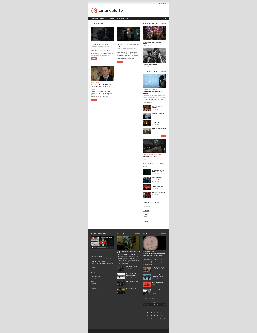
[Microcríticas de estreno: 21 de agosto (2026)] (154, 81)
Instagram (146, 221)
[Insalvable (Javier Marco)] (121, 288)
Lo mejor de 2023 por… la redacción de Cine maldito (158, 290)
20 (154, 315)
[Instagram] (165, 3)
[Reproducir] (92, 247)
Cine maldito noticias (129, 48)
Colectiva (149, 251)
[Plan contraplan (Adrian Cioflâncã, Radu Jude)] (121, 274)
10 (144, 312)
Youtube (146, 214)
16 (164, 312)
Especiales (93, 283)
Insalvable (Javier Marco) (132, 288)
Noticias (94, 18)
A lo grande (111, 18)
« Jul (144, 324)
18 (147, 315)
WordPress (159, 331)
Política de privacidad (96, 286)
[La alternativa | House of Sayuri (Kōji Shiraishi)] (147, 170)
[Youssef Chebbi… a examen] (102, 34)
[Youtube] (159, 3)
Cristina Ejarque (103, 46)
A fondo (102, 18)
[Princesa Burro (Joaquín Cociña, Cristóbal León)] (147, 185)
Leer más (93, 58)
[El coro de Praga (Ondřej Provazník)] (147, 106)
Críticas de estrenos (153, 89)
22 (161, 315)
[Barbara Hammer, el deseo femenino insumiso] (154, 33)
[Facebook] (161, 3)
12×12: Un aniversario (157, 282)
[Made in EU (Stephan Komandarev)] (147, 177)
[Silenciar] (110, 247)
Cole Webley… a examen (132, 266)
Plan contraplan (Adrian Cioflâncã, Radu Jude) (131, 274)
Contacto (93, 281)
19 (151, 315)
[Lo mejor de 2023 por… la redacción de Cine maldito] (147, 289)
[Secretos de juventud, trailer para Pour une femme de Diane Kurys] (102, 73)
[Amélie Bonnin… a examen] (121, 281)
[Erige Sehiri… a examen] (154, 146)
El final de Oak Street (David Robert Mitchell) (159, 129)
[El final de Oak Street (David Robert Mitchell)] (147, 128)
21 (157, 315)
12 (151, 312)
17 (144, 315)
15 (161, 312)
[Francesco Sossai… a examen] (128, 236)
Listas (153, 251)
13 (154, 312)
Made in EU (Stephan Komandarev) (157, 178)
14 (157, 312)
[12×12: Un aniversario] (147, 282)
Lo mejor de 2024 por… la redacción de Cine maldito (158, 275)
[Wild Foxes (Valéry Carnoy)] (147, 192)
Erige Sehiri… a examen (150, 156)
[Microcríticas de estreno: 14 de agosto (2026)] (147, 121)
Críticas (96, 42)
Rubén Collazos (155, 158)
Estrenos (119, 42)
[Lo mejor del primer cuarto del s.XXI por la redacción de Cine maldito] (154, 236)
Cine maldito (154, 95)
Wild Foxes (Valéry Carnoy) (158, 192)
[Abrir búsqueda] (165, 18)
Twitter (145, 219)
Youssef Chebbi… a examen (99, 45)
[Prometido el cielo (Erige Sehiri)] (147, 113)
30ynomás (120, 18)
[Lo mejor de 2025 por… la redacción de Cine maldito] (147, 267)
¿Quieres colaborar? (95, 276)
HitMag (164, 331)
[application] (102, 242)
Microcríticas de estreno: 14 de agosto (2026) (159, 121)
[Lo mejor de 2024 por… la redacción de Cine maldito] (147, 274)
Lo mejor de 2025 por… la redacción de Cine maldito (158, 268)
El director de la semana (104, 42)
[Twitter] (163, 3)
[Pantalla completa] (112, 247)
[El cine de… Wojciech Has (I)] (154, 55)
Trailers (97, 82)
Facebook (146, 216)
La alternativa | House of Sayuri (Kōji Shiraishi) (158, 170)
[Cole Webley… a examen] (121, 266)
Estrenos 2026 (147, 206)
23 (164, 315)
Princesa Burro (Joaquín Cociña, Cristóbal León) (158, 185)
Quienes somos (94, 288)
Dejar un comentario (161, 95)
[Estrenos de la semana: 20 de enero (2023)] (128, 34)
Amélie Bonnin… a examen (132, 281)
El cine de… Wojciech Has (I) (150, 64)
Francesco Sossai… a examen (126, 254)
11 (147, 312)
